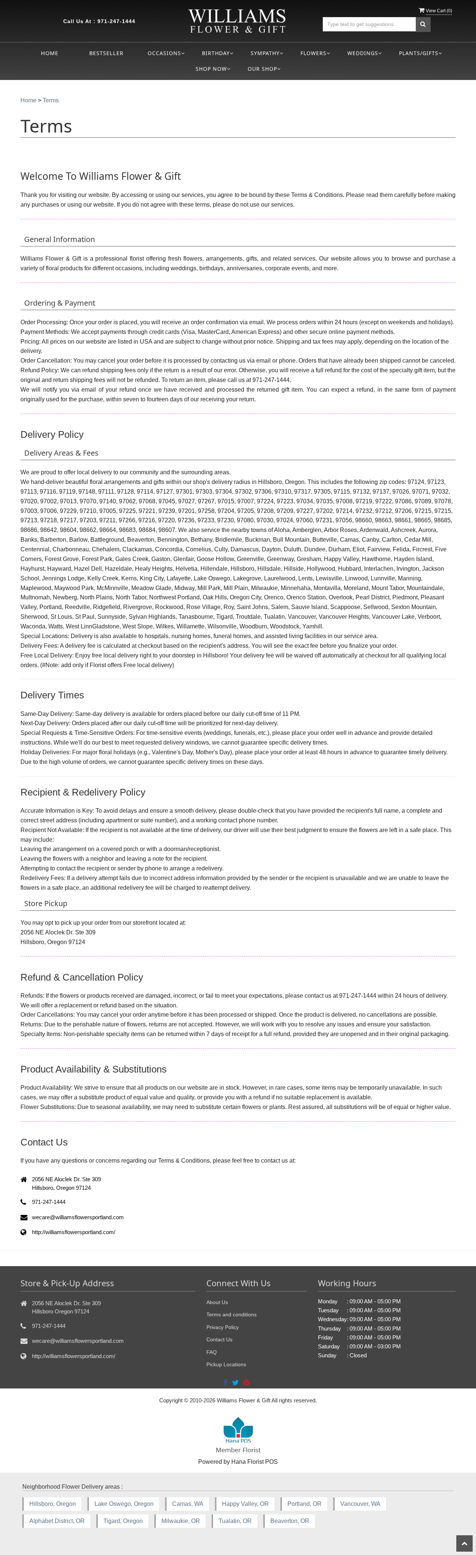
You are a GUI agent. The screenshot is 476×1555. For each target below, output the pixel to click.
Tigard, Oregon (123, 1521)
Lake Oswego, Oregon (124, 1504)
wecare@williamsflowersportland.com (78, 1341)
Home (49, 53)
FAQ (211, 1352)
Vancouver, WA (360, 1504)
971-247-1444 (116, 21)
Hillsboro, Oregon (52, 1504)
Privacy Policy (222, 1327)
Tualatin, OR (235, 1521)
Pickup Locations (226, 1364)
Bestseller (106, 53)
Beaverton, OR (289, 1521)
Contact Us (219, 1339)
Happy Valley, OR (245, 1504)
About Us (217, 1302)
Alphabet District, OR (57, 1521)
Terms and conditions (231, 1314)
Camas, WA (187, 1504)
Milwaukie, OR (180, 1521)
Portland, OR (304, 1504)
